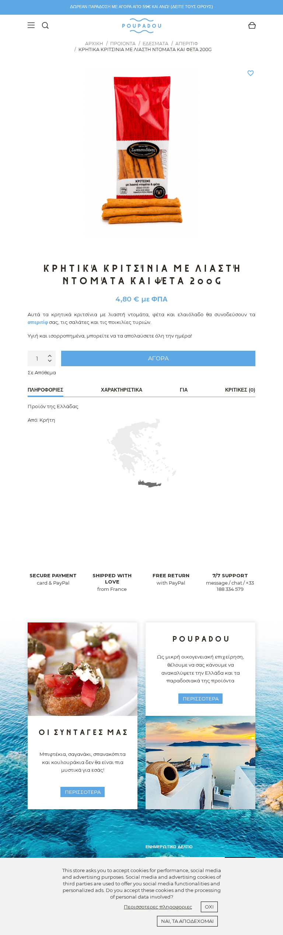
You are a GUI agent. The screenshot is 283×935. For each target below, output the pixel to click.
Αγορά (158, 358)
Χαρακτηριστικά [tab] (121, 390)
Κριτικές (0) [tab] (240, 390)
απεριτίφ (38, 322)
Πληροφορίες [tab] (45, 390)
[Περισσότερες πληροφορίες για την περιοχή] (141, 453)
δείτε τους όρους (192, 6)
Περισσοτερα (83, 792)
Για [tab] (184, 390)
